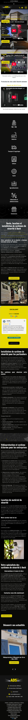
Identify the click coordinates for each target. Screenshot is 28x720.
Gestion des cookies (14, 717)
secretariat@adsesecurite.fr (23, 7)
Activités (6, 702)
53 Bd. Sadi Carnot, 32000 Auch (15, 685)
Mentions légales (14, 714)
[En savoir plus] (14, 437)
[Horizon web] (13, 718)
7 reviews (16, 313)
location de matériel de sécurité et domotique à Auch (13, 237)
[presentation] (12, 669)
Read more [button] (5, 332)
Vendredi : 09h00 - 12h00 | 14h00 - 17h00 (15, 696)
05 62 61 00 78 (15, 691)
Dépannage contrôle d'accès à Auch (14, 709)
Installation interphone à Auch (14, 712)
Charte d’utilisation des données (14, 715)
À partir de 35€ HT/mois (14, 85)
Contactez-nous (14, 278)
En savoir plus (5, 21)
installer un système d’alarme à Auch (16, 232)
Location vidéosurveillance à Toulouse (14, 706)
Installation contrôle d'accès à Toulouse (16, 702)
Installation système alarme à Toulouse (14, 704)
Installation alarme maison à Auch (14, 707)
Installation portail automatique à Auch (14, 710)
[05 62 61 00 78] (20, 8)
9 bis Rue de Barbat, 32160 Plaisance (15, 688)
